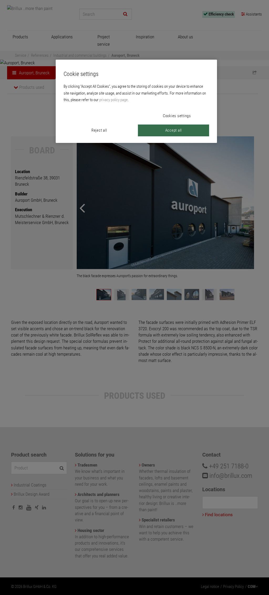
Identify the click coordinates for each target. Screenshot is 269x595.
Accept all (173, 130)
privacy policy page (113, 99)
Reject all (99, 130)
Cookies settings (177, 115)
